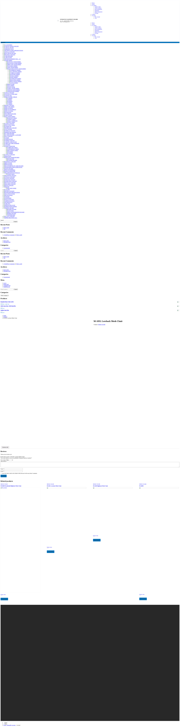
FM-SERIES (10, 151)
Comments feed (6, 285)
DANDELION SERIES (15, 78)
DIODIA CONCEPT (9, 105)
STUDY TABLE (11, 122)
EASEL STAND (8, 115)
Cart (96, 18)
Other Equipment (98, 11)
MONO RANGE (8, 164)
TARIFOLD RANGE (9, 201)
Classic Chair (98, 6)
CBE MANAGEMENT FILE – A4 (12, 59)
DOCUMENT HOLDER (10, 113)
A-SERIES (9, 98)
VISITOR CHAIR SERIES (13, 90)
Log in (4, 283)
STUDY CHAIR (11, 87)
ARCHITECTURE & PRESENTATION (13, 50)
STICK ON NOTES (9, 199)
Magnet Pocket (7, 156)
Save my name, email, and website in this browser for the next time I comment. (19, 473)
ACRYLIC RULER (9, 47)
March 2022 (6, 240)
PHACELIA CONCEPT (10, 182)
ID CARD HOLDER (9, 133)
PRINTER (6, 186)
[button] (108, 20)
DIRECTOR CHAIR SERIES (14, 64)
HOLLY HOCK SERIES (16, 81)
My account (97, 17)
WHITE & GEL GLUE (9, 205)
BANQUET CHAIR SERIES (14, 61)
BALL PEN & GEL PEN (10, 53)
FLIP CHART (10, 210)
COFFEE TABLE (11, 119)
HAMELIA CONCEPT (9, 130)
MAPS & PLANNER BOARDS (11, 157)
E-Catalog (94, 5)
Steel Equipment (98, 9)
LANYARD (7, 144)
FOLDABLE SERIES (12, 66)
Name (2, 469)
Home (93, 3)
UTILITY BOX (10, 174)
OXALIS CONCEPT (9, 178)
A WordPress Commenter (9, 235)
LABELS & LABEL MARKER (11, 143)
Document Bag (7, 112)
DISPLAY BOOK (8, 108)
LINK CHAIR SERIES (12, 67)
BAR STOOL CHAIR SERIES (14, 63)
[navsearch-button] (130, 20)
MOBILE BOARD (11, 213)
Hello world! (6, 227)
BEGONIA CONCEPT (9, 54)
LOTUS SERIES (14, 83)
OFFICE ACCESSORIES (9, 170)
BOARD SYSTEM (11, 209)
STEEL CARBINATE (12, 120)
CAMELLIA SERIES (15, 73)
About (93, 4)
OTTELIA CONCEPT (9, 177)
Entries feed (6, 284)
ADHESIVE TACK (9, 49)
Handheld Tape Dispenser (10, 132)
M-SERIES (9, 101)
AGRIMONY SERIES (15, 70)
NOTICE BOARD (8, 168)
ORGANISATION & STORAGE (12, 172)
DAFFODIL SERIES (15, 74)
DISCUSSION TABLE (12, 150)
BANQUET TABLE (12, 118)
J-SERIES (9, 99)
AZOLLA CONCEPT (9, 52)
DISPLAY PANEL (8, 111)
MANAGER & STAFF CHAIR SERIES (16, 68)
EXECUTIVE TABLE (9, 125)
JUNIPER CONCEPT (9, 140)
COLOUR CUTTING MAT (10, 94)
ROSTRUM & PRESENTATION (12, 192)
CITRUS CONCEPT (9, 92)
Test (4, 229)
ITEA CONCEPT (8, 136)
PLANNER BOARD (12, 160)
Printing (96, 13)
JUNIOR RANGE (8, 139)
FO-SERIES (10, 153)
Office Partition (98, 8)
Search (2, 220)
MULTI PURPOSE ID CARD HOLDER (13, 166)
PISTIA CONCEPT (9, 185)
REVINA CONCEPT (9, 191)
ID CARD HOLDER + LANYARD (12, 135)
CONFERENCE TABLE (13, 149)
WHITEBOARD (11, 215)
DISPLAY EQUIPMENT (10, 109)
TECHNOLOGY (8, 202)
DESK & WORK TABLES (10, 97)
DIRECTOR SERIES (9, 106)
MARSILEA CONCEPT (10, 161)
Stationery (97, 10)
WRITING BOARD (9, 208)
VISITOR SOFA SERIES (13, 91)
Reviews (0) (5, 447)
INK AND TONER (11, 188)
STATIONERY (7, 198)
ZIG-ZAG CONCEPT (9, 216)
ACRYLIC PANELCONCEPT (11, 46)
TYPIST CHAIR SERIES (13, 88)
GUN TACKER (8, 129)
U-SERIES (9, 104)
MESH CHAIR (10, 84)
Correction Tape (8, 95)
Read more (4, 599)
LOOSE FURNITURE (9, 146)
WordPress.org (6, 286)
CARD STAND (8, 57)
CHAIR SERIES (8, 60)
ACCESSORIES (8, 45)
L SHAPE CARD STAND (10, 142)
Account (94, 15)
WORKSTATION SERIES (10, 206)
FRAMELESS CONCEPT (10, 128)
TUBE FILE (7, 203)
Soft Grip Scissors (8, 195)
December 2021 (6, 242)
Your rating (3, 460)
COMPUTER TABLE (12, 147)
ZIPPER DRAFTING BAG (10, 217)
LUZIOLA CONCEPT (9, 154)
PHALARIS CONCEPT (10, 184)
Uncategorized (6, 248)
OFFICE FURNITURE (9, 171)
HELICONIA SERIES (15, 80)
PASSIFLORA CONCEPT (10, 181)
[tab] (5, 447)
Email (2, 471)
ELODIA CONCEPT (9, 123)
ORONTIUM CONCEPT (10, 175)
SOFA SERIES (10, 85)
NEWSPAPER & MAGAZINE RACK (13, 167)
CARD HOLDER (8, 56)
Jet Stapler (6, 137)
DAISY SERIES (14, 77)
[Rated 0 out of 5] (20, 595)
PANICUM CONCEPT (9, 179)
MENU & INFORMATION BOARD (15, 212)
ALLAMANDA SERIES (16, 71)
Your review (4, 461)
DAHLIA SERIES (14, 75)
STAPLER (6, 196)
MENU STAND (8, 163)
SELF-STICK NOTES (9, 194)
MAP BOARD (10, 158)
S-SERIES (9, 102)
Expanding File (7, 126)
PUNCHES (7, 189)
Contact (93, 14)
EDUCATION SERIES (9, 116)
